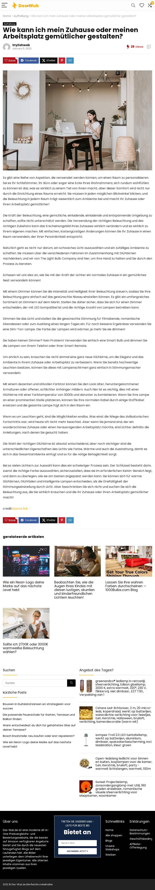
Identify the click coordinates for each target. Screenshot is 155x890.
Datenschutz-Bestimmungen (140, 831)
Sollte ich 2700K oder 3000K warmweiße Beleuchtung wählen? (25, 648)
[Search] (133, 5)
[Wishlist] (142, 5)
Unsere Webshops (112, 847)
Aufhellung (21, 16)
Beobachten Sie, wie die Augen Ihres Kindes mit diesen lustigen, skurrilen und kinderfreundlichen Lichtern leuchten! (74, 590)
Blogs (108, 841)
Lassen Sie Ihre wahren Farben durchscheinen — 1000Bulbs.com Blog (125, 586)
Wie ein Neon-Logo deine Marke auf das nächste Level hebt (23, 586)
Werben (110, 855)
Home (7, 16)
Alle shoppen (113, 835)
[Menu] (4, 5)
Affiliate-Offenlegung (138, 845)
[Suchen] (71, 683)
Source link (20, 508)
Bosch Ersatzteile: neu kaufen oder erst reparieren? (38, 736)
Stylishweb (21, 45)
